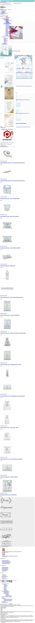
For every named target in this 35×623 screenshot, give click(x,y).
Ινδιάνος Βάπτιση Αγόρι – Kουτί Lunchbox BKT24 (10, 198)
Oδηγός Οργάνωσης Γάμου (6, 561)
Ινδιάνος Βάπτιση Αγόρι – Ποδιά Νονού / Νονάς (9, 427)
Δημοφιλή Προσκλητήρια (7, 600)
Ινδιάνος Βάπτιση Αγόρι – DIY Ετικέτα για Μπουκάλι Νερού (11, 297)
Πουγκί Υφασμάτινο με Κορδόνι (10, 33)
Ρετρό (5, 41)
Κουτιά (7, 30)
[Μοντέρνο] (6, 525)
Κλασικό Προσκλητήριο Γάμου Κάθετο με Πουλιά (23, 72)
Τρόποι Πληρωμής (5, 568)
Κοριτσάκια (7, 22)
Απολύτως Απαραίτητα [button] (3, 613)
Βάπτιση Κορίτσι (6, 592)
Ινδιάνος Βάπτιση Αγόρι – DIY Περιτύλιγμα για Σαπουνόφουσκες (12, 396)
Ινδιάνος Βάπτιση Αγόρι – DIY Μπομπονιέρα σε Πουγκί (10, 364)
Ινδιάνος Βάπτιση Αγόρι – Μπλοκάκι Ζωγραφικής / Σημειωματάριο (13, 333)
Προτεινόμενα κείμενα (5, 560)
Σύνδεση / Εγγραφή (5, 602)
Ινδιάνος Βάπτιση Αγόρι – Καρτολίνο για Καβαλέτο (10, 315)
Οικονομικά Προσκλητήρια (6, 563)
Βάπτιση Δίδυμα (6, 19)
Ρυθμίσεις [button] (4, 607)
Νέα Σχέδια (5, 40)
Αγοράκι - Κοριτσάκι (9, 20)
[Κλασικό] (6, 532)
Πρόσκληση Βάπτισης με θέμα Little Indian (8, 494)
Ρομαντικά (5, 42)
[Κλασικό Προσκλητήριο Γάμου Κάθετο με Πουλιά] (9, 72)
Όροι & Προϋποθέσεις (5, 567)
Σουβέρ (7, 34)
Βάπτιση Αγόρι (6, 591)
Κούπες (7, 29)
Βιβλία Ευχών (8, 25)
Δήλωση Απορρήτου (5, 569)
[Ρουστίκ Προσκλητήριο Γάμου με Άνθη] (9, 113)
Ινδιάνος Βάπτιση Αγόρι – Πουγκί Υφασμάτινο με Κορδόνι (11, 459)
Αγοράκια (7, 21)
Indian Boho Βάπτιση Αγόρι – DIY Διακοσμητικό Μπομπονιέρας (12, 162)
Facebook (1, 12)
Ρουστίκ (5, 43)
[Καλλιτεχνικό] (6, 539)
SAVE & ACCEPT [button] (3, 622)
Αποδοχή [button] (1, 607)
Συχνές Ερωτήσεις (5, 570)
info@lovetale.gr (4, 578)
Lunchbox (7, 24)
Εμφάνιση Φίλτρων (3, 145)
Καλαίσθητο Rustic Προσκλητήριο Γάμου (22, 99)
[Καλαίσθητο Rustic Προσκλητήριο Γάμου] (9, 99)
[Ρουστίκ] (5, 503)
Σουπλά (7, 35)
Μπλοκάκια (7, 31)
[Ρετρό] (5, 518)
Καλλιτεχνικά (8, 17)
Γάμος (3, 36)
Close (1, 14)
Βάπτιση (3, 18)
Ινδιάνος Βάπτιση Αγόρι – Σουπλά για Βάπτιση (9, 476)
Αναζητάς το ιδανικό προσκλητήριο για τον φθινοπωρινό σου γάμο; (12, 551)
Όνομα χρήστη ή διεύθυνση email (5, 4)
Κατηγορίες (2, 9)
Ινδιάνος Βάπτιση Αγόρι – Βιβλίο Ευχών (7, 265)
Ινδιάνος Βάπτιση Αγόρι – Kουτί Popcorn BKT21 (9, 216)
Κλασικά (7, 18)
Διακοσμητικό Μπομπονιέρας (10, 26)
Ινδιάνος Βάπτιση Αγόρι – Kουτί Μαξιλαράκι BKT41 (10, 247)
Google (4, 12)
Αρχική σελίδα (2, 142)
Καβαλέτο (7, 28)
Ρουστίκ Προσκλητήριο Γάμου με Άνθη (22, 113)
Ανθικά (7, 16)
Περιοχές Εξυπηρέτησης (5, 562)
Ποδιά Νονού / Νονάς (9, 32)
